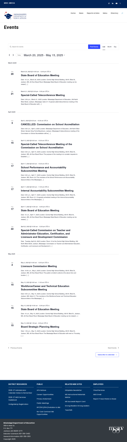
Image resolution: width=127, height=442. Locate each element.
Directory (114, 13)
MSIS (6, 3)
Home (73, 13)
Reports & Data (93, 13)
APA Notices (41, 390)
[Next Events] (13, 55)
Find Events (94, 47)
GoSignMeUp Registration (18, 404)
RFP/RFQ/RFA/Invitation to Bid (48, 407)
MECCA (12, 3)
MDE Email (97, 394)
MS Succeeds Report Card (75, 401)
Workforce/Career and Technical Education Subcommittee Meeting (45, 287)
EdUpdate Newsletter (73, 390)
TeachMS (68, 410)
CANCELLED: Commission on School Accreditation (50, 124)
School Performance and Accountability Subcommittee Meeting (43, 169)
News (81, 13)
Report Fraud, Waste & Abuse (104, 399)
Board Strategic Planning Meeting (40, 326)
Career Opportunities (45, 394)
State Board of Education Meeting (40, 75)
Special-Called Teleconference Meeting (43, 95)
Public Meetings (43, 403)
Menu (105, 13)
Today (19, 55)
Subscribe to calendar (106, 355)
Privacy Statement (44, 399)
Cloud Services (99, 390)
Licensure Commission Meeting (39, 266)
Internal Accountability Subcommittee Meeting (47, 190)
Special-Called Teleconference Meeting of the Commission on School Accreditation (46, 145)
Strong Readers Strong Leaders (77, 406)
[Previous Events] (9, 55)
